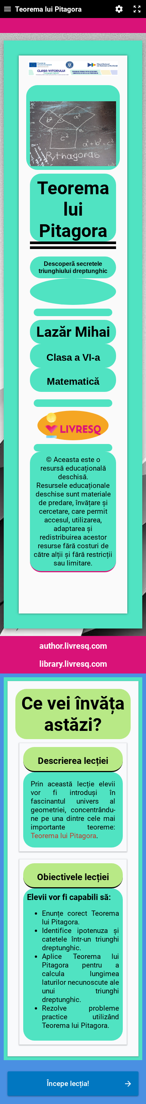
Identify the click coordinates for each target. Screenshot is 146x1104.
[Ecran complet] (137, 9)
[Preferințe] (119, 9)
